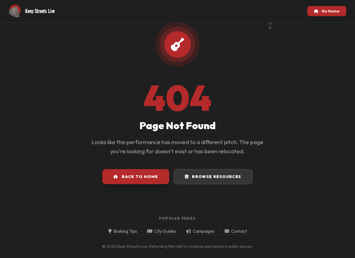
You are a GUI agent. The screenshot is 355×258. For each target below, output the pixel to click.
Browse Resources (216, 176)
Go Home (330, 11)
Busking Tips (125, 231)
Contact (238, 231)
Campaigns (203, 231)
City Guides (164, 231)
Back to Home (140, 176)
